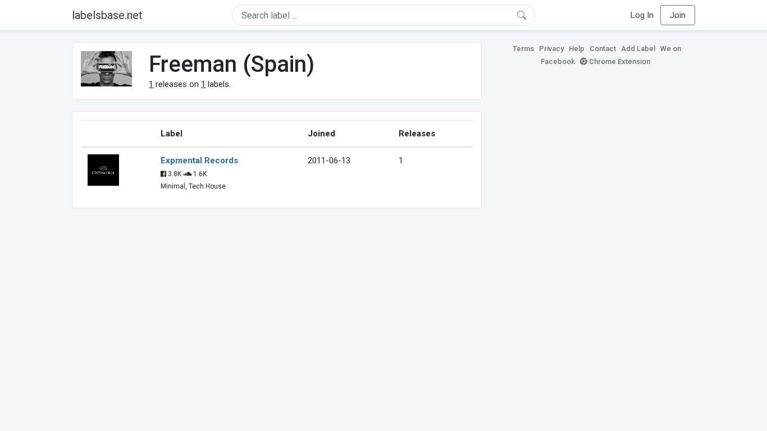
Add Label (638, 48)
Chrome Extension (618, 61)
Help (577, 48)
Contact (603, 48)
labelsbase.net (107, 15)
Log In (642, 15)
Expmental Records (199, 160)
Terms (523, 48)
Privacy (551, 48)
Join (678, 15)
